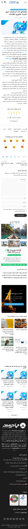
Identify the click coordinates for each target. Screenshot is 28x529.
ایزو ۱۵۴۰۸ (9, 59)
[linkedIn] (7, 156)
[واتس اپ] (4, 519)
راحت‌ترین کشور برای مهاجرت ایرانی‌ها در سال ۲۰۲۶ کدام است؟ (7, 349)
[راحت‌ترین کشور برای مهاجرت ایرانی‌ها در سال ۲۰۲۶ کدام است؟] (7, 341)
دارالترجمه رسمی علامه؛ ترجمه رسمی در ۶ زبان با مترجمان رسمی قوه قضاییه (7, 332)
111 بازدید (2, 386)
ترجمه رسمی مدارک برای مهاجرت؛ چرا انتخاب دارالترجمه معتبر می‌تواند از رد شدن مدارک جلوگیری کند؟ (21, 351)
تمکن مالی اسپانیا (23, 273)
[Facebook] (18, 156)
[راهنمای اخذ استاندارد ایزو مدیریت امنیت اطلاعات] (21, 395)
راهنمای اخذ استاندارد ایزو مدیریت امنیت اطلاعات (21, 403)
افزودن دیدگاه (18, 17)
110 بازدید (10, 411)
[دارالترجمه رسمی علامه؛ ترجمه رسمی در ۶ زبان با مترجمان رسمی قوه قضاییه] (7, 323)
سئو (15, 527)
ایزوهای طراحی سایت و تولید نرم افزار (19, 9)
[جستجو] (2, 2)
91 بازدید (24, 17)
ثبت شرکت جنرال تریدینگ (19, 278)
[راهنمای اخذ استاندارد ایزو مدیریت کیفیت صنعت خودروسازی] (7, 374)
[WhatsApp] (10, 156)
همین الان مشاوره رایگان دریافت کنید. (14, 304)
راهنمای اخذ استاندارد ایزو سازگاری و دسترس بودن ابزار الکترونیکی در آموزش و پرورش (7, 404)
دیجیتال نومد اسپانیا (22, 275)
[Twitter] (14, 156)
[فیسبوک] (23, 519)
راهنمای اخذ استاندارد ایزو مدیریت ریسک (21, 381)
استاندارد (9, 129)
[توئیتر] (20, 519)
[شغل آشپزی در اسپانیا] (21, 323)
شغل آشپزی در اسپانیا (21, 329)
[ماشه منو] (25, 2)
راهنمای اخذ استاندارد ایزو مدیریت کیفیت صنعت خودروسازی (8, 382)
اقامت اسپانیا (15, 273)
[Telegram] (3, 156)
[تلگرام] (7, 519)
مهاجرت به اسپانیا (7, 273)
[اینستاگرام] (17, 519)
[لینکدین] (14, 519)
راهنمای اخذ (16, 131)
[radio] (9, 113)
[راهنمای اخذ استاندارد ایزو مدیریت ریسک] (21, 374)
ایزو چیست (23, 131)
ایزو (4, 129)
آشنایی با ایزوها (17, 129)
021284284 (17, 513)
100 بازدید (23, 409)
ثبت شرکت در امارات (12, 275)
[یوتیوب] (10, 519)
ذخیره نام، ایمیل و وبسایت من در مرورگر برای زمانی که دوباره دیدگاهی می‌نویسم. (14, 210)
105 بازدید (23, 386)
